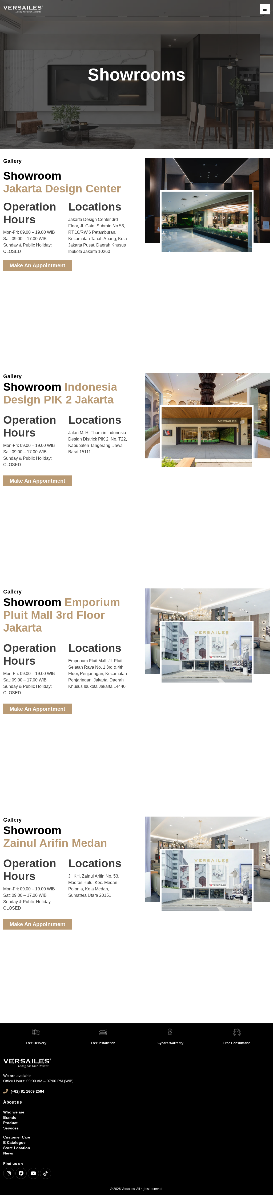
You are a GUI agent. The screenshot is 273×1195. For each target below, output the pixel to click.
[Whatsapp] (259, 1182)
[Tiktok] (45, 1173)
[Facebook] (21, 1173)
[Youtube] (33, 1173)
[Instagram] (8, 1173)
